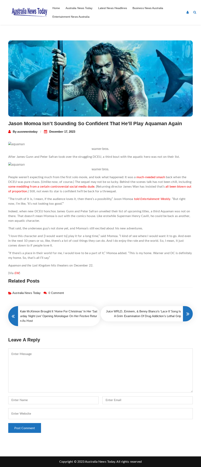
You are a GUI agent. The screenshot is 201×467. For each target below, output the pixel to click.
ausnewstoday (27, 131)
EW (17, 273)
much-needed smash (150, 177)
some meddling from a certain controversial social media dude (51, 186)
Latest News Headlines (112, 8)
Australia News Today (79, 8)
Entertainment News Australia (71, 16)
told (152, 199)
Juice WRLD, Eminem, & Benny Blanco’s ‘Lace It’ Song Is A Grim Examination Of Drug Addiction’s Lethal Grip (143, 314)
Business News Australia (147, 8)
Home (56, 8)
